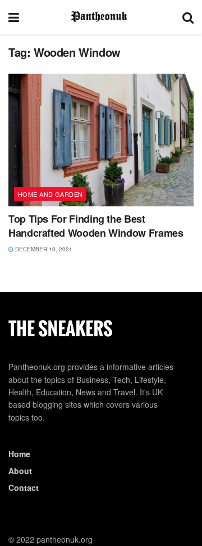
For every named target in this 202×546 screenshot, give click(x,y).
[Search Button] (188, 17)
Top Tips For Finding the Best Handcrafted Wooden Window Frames (95, 225)
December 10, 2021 (42, 249)
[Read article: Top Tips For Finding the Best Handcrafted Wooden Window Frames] (101, 140)
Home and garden (50, 193)
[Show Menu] (13, 17)
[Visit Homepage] (101, 17)
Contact (23, 487)
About (20, 470)
